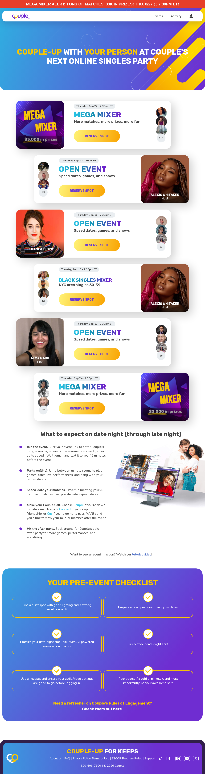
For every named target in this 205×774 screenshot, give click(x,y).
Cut (49, 513)
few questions (142, 607)
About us (56, 758)
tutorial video (141, 554)
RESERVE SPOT (97, 136)
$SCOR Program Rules (127, 758)
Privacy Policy (81, 758)
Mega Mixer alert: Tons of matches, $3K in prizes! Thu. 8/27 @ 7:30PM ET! (102, 4)
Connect (65, 509)
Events (158, 16)
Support (150, 758)
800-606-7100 (91, 766)
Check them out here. (102, 709)
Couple (79, 505)
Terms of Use (100, 758)
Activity (176, 16)
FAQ (67, 758)
